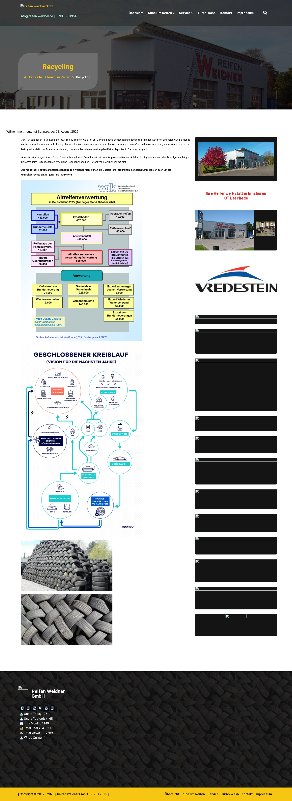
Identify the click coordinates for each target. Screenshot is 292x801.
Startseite (34, 77)
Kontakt (226, 13)
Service (185, 13)
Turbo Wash (207, 13)
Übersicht (136, 13)
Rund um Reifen (160, 13)
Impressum (245, 13)
